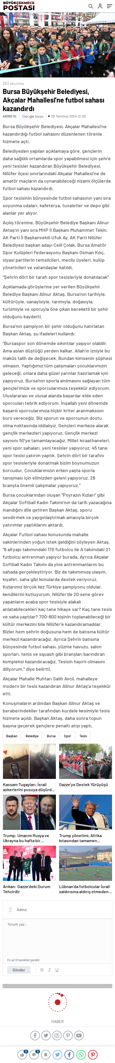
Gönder (19, 969)
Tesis (83, 736)
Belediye (32, 736)
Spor (67, 736)
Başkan (11, 736)
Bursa (51, 736)
